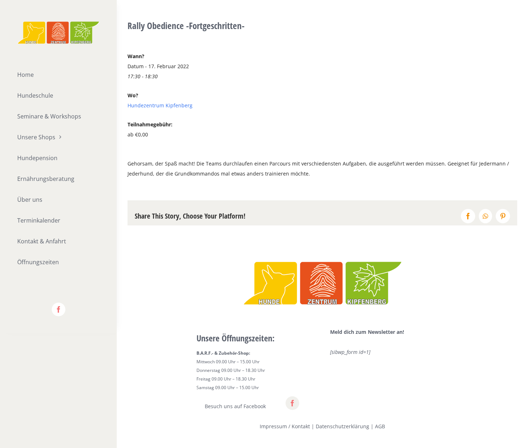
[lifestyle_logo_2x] (58, 23)
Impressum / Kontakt (285, 426)
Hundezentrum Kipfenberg (160, 105)
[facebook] (58, 309)
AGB (380, 426)
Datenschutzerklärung (342, 426)
